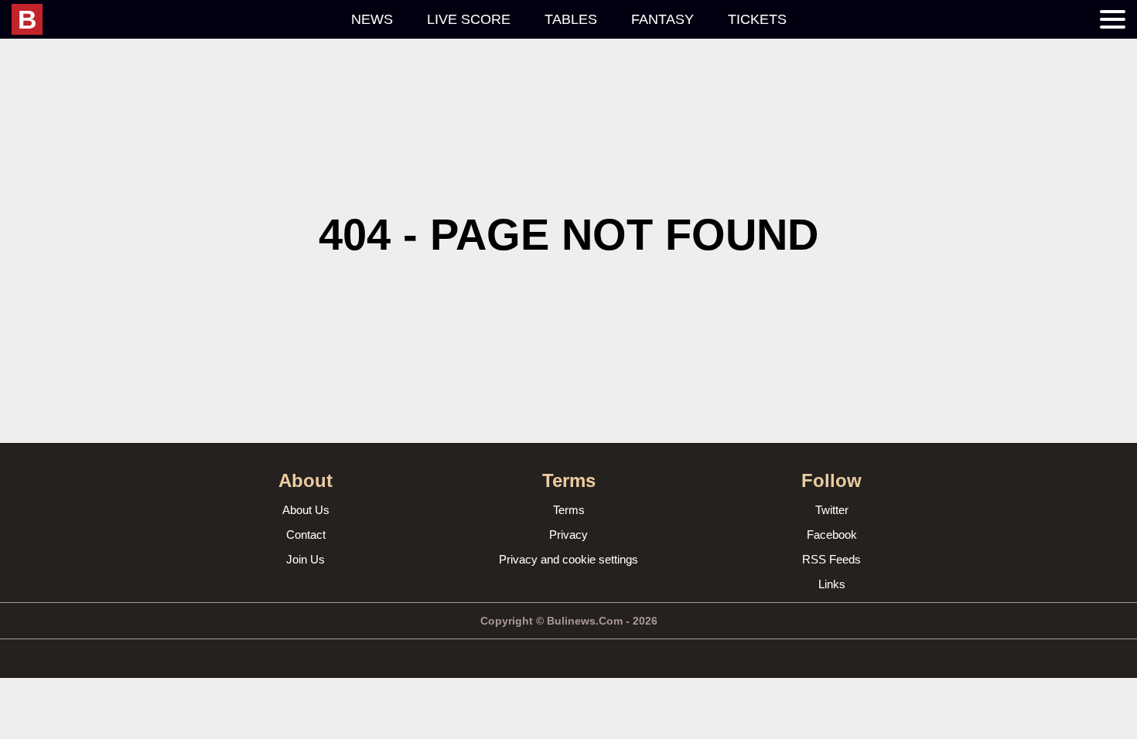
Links (831, 584)
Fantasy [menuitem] (662, 19)
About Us (305, 509)
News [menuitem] (372, 19)
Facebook (832, 534)
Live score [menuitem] (468, 19)
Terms (569, 509)
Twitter (831, 509)
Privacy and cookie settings (568, 559)
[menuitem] (173, 19)
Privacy (568, 534)
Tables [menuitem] (571, 19)
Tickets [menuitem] (757, 19)
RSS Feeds (831, 559)
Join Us (305, 559)
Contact (306, 534)
